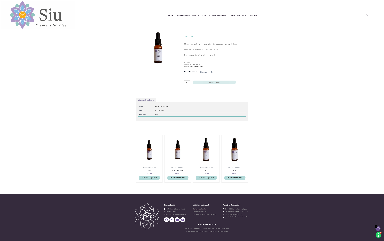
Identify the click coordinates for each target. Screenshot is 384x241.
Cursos (203, 15)
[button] (171, 15)
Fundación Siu (235, 15)
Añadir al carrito (214, 82)
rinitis (201, 66)
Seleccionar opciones (149, 178)
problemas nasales (194, 66)
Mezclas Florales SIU (195, 64)
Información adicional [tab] (146, 100)
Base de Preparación (190, 72)
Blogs (244, 15)
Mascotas (195, 15)
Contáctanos (252, 15)
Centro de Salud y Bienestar (217, 15)
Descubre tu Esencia (183, 15)
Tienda (170, 15)
